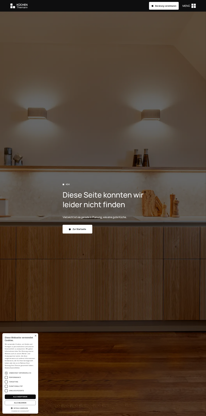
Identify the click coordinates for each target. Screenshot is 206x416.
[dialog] (20, 373)
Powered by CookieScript (20, 411)
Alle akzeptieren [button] (20, 397)
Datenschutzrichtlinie (12, 368)
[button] (189, 6)
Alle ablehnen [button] (20, 403)
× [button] (35, 336)
